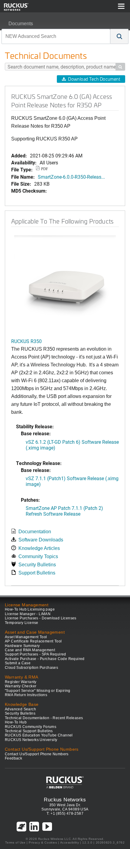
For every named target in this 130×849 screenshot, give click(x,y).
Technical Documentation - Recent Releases (44, 718)
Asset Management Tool (26, 637)
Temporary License (21, 623)
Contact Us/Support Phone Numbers (37, 754)
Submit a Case (18, 663)
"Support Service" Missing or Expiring (37, 691)
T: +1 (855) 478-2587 (65, 813)
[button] (119, 36)
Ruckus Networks (65, 799)
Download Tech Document (94, 79)
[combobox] (56, 36)
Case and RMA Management (30, 650)
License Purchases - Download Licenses (40, 618)
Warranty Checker (20, 686)
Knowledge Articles (39, 548)
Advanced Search (20, 709)
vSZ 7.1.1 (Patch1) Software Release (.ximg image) (72, 481)
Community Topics (38, 556)
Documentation (34, 531)
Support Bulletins (36, 572)
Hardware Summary (22, 646)
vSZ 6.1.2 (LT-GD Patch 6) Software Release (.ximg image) (72, 445)
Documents (20, 23)
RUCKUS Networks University (31, 740)
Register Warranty (21, 682)
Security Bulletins (37, 564)
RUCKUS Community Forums (30, 727)
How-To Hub (16, 722)
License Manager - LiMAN (27, 614)
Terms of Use (15, 842)
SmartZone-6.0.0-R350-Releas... (71, 177)
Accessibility (69, 842)
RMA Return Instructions (26, 695)
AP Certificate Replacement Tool (33, 641)
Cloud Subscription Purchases (31, 667)
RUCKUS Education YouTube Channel (39, 735)
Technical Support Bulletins (29, 731)
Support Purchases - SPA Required (35, 654)
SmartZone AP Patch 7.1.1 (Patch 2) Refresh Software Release (64, 511)
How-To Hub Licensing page (30, 609)
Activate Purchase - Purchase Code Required (45, 659)
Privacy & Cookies (43, 842)
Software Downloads (40, 539)
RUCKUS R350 (26, 341)
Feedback (13, 758)
